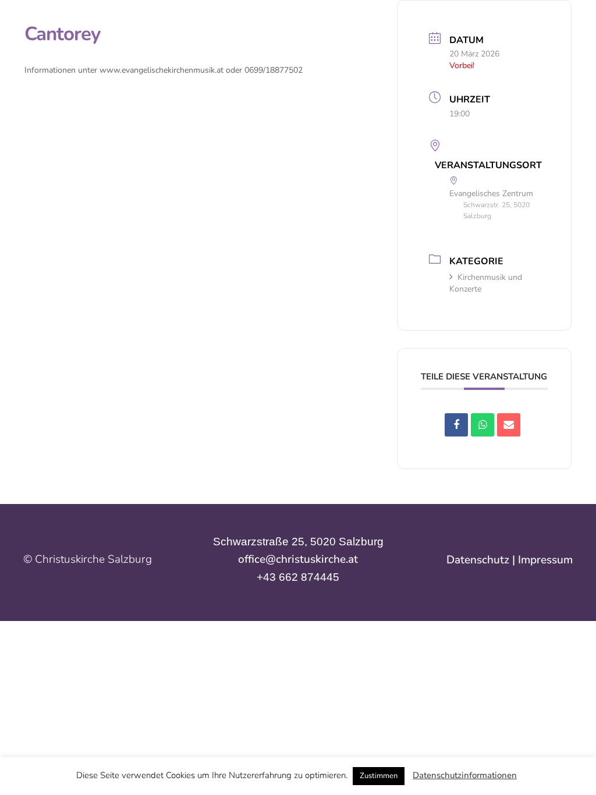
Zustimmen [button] (379, 776)
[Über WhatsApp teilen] (482, 424)
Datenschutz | (482, 559)
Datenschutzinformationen (465, 775)
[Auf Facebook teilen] (456, 424)
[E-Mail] (508, 424)
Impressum (545, 559)
